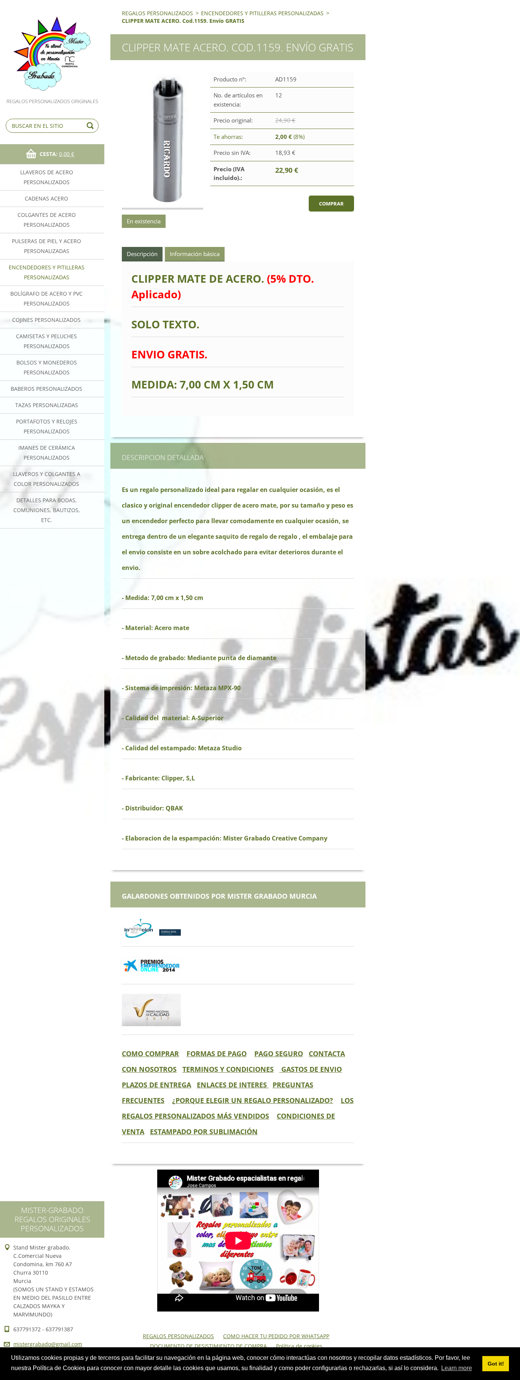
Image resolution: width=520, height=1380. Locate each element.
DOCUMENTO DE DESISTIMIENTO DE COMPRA (208, 1346)
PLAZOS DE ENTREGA (156, 1084)
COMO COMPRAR (150, 1053)
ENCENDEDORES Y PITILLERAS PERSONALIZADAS (47, 272)
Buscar (91, 126)
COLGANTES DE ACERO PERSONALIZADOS (47, 219)
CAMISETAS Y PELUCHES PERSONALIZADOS (46, 341)
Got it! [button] (496, 1364)
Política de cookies (299, 1346)
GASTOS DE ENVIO (310, 1069)
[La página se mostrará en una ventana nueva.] (162, 141)
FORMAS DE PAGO (217, 1053)
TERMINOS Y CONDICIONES (228, 1069)
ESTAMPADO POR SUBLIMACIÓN (204, 1131)
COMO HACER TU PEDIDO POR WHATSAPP (276, 1336)
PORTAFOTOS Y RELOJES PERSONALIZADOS (46, 426)
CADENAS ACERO (46, 198)
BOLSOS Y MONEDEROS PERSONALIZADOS (46, 367)
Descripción (142, 254)
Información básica (195, 254)
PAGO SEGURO (278, 1053)
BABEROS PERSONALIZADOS (46, 388)
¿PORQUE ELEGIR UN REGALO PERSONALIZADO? (252, 1100)
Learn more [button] (456, 1368)
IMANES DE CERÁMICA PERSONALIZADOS (46, 452)
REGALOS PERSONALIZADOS (157, 13)
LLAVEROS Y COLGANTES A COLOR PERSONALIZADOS (46, 478)
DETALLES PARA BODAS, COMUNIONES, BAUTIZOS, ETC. (46, 510)
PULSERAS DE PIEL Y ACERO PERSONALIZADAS (46, 246)
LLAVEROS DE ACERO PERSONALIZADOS (46, 177)
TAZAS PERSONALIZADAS (46, 405)
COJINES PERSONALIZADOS (46, 319)
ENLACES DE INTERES (233, 1084)
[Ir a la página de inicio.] (52, 48)
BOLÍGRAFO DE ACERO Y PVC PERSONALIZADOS (46, 298)
